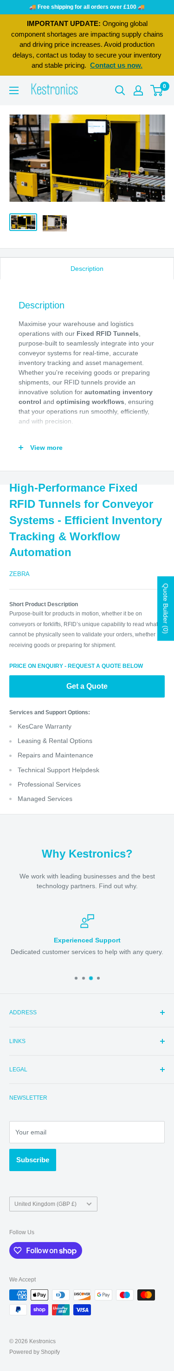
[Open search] (120, 90)
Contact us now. (116, 65)
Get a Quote (87, 686)
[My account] (138, 90)
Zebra (19, 573)
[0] (157, 90)
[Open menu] (14, 90)
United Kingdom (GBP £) (45, 1204)
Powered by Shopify (34, 1352)
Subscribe (32, 1160)
